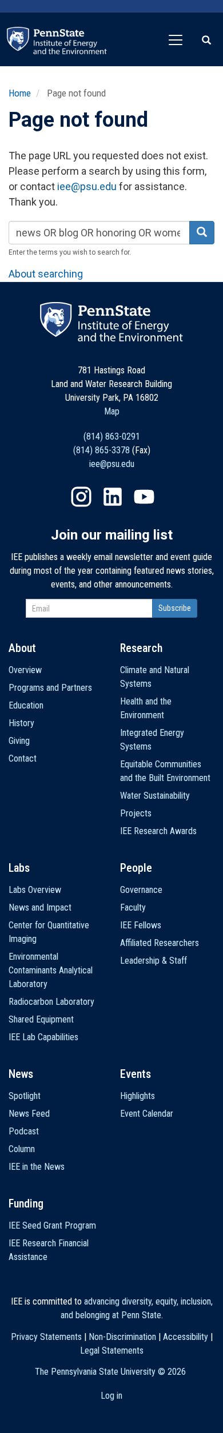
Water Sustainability (155, 795)
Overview (25, 670)
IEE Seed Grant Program (52, 1225)
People (136, 868)
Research (141, 648)
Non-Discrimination (122, 1336)
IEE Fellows (140, 925)
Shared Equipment (41, 1019)
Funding (26, 1203)
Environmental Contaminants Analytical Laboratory (51, 970)
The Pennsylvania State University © (110, 1371)
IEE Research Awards (158, 831)
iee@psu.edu (87, 186)
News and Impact (40, 907)
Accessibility (185, 1336)
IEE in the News (37, 1166)
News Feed (29, 1113)
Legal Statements (112, 1350)
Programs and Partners (50, 687)
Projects (136, 813)
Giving (19, 740)
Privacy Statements (46, 1336)
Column (22, 1149)
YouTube (144, 497)
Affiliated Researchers (159, 942)
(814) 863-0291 (111, 436)
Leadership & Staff (153, 960)
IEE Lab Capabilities (43, 1037)
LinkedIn (113, 497)
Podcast (24, 1131)
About (22, 648)
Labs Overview (35, 889)
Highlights (137, 1095)
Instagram (81, 497)
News (21, 1074)
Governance (141, 889)
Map (112, 411)
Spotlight (25, 1095)
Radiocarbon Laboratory (51, 1001)
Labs (19, 868)
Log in (111, 1395)
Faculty (133, 907)
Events (135, 1074)
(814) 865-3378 (101, 450)
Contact (23, 758)
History (21, 723)
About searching (46, 274)
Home (20, 93)
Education (26, 705)
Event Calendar (146, 1113)
